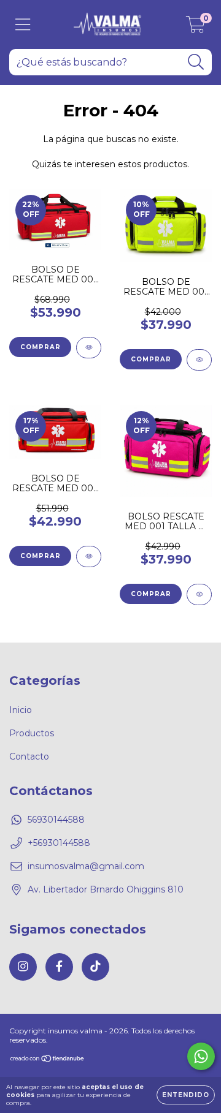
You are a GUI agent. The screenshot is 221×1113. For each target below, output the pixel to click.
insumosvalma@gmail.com (86, 866)
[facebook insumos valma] (59, 967)
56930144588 (56, 819)
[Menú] (23, 25)
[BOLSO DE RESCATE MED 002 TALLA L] (88, 556)
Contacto (29, 756)
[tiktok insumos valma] (95, 967)
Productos (31, 733)
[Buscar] (196, 62)
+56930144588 (59, 842)
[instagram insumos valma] (23, 967)
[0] (195, 27)
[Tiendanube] (47, 1060)
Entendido (185, 1095)
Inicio (20, 709)
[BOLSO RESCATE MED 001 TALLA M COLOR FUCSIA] (199, 594)
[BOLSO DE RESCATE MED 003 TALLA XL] (88, 347)
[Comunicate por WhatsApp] (201, 1056)
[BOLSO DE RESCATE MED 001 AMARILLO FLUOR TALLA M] (199, 360)
